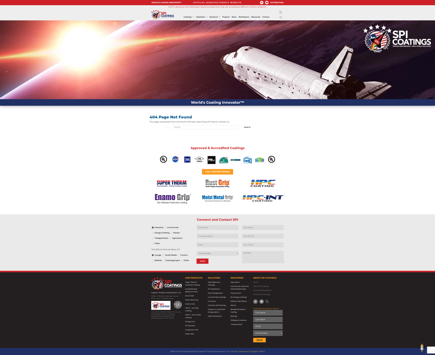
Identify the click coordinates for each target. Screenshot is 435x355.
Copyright (253, 351)
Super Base (189, 334)
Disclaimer (243, 351)
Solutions (213, 17)
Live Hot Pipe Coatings (217, 297)
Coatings (188, 17)
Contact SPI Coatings (261, 294)
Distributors (244, 17)
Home (255, 282)
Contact (265, 17)
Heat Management (215, 293)
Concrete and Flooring (217, 305)
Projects (226, 17)
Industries (200, 17)
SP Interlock (190, 326)
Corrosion (212, 301)
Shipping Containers (239, 320)
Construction (236, 293)
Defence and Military (239, 301)
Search (166, 128)
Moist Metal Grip (191, 300)
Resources (255, 17)
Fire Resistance (214, 289)
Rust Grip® (189, 296)
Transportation (236, 324)
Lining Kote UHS (191, 330)
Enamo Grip (190, 304)
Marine (233, 305)
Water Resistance (215, 316)
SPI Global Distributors (262, 290)
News (234, 17)
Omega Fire (190, 322)
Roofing (234, 316)
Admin (262, 351)
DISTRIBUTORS (277, 2)
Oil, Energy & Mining (239, 297)
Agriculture (235, 282)
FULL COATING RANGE (217, 171)
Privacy (235, 351)
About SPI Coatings (261, 286)
